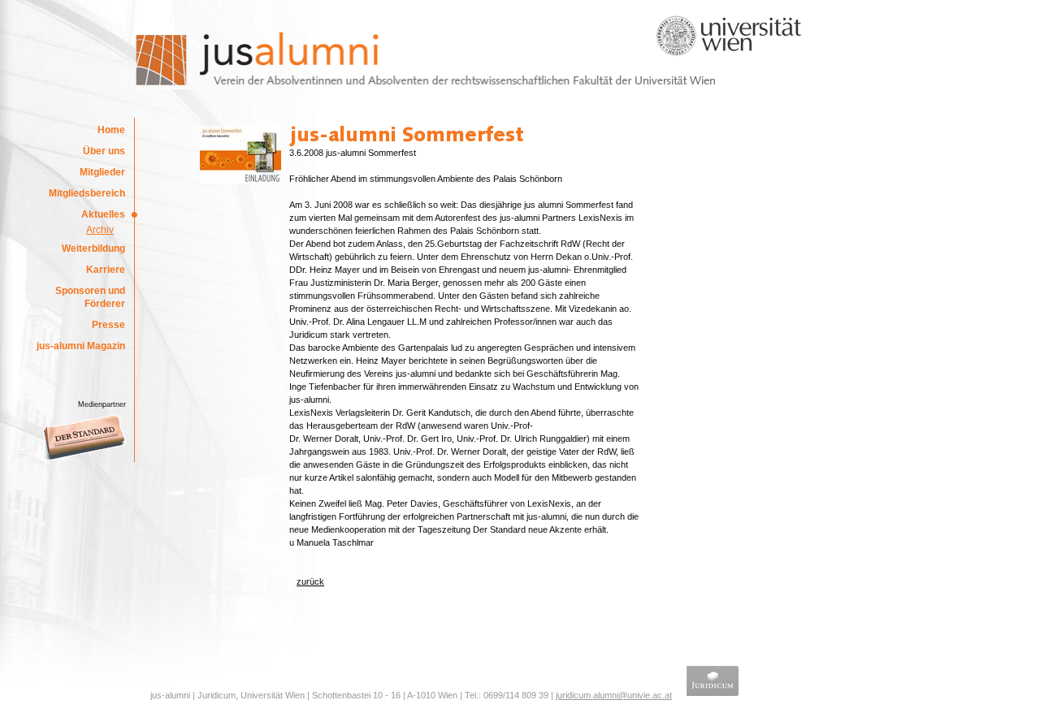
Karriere (105, 269)
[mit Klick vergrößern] (240, 180)
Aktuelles (103, 214)
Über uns (104, 151)
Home (111, 130)
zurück (310, 581)
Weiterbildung (93, 248)
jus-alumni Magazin (81, 346)
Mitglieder (102, 172)
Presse (108, 325)
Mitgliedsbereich (87, 193)
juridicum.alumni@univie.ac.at (614, 695)
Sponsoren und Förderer (90, 297)
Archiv (100, 230)
